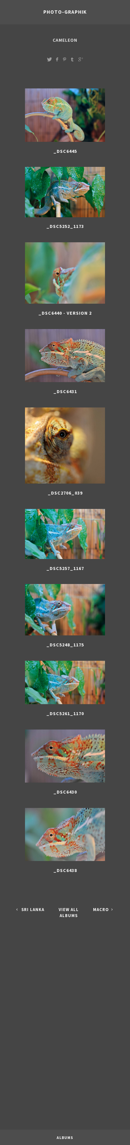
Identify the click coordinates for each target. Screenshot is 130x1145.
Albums (65, 1137)
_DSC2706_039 (65, 493)
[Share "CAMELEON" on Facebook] (57, 59)
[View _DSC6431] (65, 382)
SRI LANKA (32, 909)
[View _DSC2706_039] (65, 483)
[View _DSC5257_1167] (65, 559)
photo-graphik (65, 12)
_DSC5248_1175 (65, 645)
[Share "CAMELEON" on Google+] (81, 59)
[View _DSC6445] (65, 142)
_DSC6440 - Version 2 (65, 313)
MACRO (101, 909)
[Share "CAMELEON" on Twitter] (49, 59)
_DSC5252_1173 (65, 226)
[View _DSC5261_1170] (65, 704)
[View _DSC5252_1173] (65, 217)
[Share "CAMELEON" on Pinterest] (64, 59)
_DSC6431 (65, 391)
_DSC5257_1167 (65, 568)
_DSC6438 (65, 870)
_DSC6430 (65, 792)
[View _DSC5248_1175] (65, 635)
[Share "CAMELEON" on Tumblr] (72, 59)
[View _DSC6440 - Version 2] (65, 303)
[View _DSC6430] (65, 782)
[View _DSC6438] (65, 861)
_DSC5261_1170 (65, 713)
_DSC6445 (65, 151)
